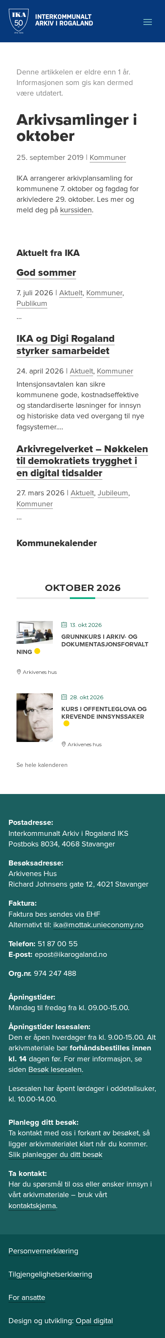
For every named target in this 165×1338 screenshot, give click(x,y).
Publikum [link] (31, 303)
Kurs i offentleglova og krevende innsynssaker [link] (104, 712)
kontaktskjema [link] (32, 1205)
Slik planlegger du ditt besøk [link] (55, 1154)
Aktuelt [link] (70, 292)
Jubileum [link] (113, 492)
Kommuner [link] (108, 157)
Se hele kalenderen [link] (42, 765)
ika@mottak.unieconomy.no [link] (98, 924)
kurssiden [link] (76, 209)
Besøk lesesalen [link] (55, 1069)
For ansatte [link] (26, 1297)
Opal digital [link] (94, 1320)
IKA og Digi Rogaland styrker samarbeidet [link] (65, 344)
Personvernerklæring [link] (43, 1251)
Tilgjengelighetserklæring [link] (50, 1274)
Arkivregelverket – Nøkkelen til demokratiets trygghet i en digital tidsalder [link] (82, 461)
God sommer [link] (46, 273)
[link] (51, 21)
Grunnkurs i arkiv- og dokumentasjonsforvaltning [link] (82, 644)
